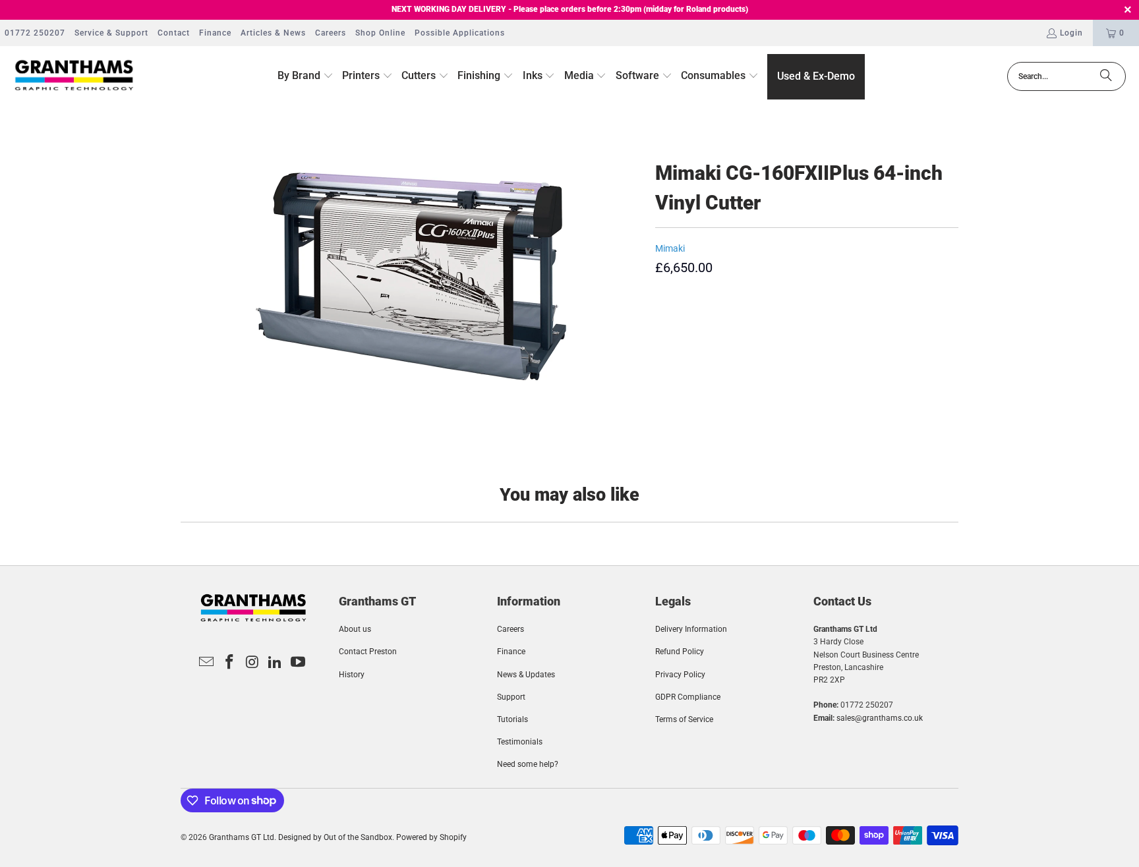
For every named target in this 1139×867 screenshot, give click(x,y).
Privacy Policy (680, 674)
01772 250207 (35, 33)
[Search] (1106, 76)
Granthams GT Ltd (241, 837)
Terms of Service (684, 719)
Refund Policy (679, 651)
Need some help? (527, 764)
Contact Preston (368, 651)
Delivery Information (691, 629)
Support (511, 697)
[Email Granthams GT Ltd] (207, 662)
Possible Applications (460, 33)
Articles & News (273, 33)
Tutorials (512, 719)
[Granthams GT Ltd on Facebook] (229, 662)
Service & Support (111, 33)
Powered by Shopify (431, 837)
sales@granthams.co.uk (879, 718)
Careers (330, 33)
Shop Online (380, 33)
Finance (215, 33)
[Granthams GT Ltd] (74, 76)
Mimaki (670, 248)
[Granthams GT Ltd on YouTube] (298, 662)
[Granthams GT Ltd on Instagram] (252, 662)
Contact (174, 33)
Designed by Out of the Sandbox (335, 837)
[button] (305, 76)
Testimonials (519, 741)
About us (355, 629)
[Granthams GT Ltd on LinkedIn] (275, 662)
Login (1071, 33)
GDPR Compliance (687, 697)
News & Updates (526, 674)
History (352, 674)
